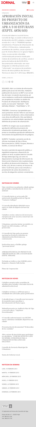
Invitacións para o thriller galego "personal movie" (14, 245)
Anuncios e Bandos (9, 10)
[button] (33, 2)
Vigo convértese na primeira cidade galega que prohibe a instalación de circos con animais (18, 189)
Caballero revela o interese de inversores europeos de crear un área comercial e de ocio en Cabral (17, 216)
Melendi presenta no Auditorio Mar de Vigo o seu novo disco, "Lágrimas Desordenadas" (18, 310)
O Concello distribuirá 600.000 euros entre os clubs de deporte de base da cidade (16, 207)
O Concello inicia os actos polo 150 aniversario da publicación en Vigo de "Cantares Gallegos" (16, 198)
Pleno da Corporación (10, 269)
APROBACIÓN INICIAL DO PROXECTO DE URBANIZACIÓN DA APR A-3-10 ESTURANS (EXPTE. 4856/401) (17, 253)
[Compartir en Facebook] (9, 82)
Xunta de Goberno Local (11, 355)
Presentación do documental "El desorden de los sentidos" (18, 328)
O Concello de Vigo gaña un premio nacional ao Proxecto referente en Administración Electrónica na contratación (15, 236)
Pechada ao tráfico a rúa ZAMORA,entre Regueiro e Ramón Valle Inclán (17, 262)
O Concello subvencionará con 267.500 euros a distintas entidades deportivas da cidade (17, 319)
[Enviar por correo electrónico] (6, 82)
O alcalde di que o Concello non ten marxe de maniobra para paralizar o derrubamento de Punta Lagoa (17, 301)
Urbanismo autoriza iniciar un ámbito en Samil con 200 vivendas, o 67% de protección (17, 226)
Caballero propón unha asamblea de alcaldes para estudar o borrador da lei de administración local (17, 284)
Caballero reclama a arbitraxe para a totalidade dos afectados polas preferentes (18, 293)
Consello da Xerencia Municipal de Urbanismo (15, 348)
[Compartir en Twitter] (12, 82)
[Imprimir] (3, 82)
